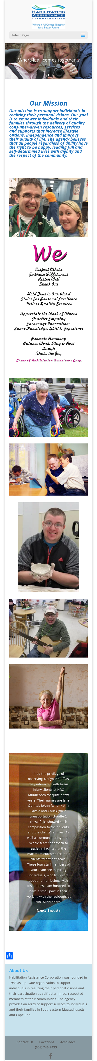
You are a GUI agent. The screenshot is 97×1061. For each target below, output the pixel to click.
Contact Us (24, 1042)
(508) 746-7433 (46, 1047)
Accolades (68, 1042)
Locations (46, 1042)
